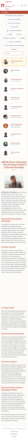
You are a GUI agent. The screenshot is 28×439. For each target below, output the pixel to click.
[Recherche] (21, 5)
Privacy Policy (14, 434)
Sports (15, 49)
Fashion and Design (14, 19)
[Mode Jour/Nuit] (25, 5)
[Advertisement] (14, 289)
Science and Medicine (15, 42)
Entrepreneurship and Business (14, 15)
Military (11, 34)
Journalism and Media (15, 30)
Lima (8, 194)
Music (19, 34)
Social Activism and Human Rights (14, 45)
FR (18, 5)
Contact (14, 436)
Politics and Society (10, 38)
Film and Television (15, 23)
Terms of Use (14, 431)
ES (15, 5)
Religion (23, 38)
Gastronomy (14, 27)
